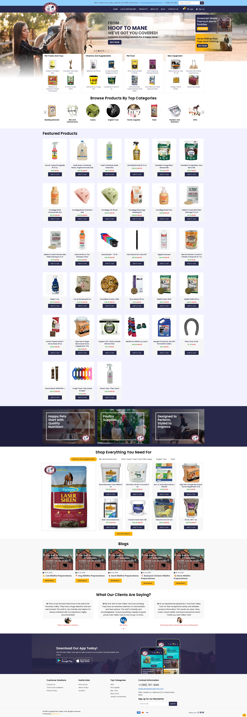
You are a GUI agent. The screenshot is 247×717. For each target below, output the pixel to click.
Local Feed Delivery (128, 9)
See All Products (123, 534)
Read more (49, 581)
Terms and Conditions (55, 687)
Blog (163, 9)
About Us (154, 9)
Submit (173, 704)
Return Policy (83, 687)
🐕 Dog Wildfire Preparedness (90, 575)
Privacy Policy (52, 691)
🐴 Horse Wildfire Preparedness (182, 577)
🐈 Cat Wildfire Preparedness (57, 575)
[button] (3, 32)
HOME (115, 9)
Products (143, 9)
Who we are (83, 684)
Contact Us (173, 9)
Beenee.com (56, 714)
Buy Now (114, 45)
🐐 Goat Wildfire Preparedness (123, 575)
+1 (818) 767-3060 (171, 3)
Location (82, 691)
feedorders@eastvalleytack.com (151, 3)
